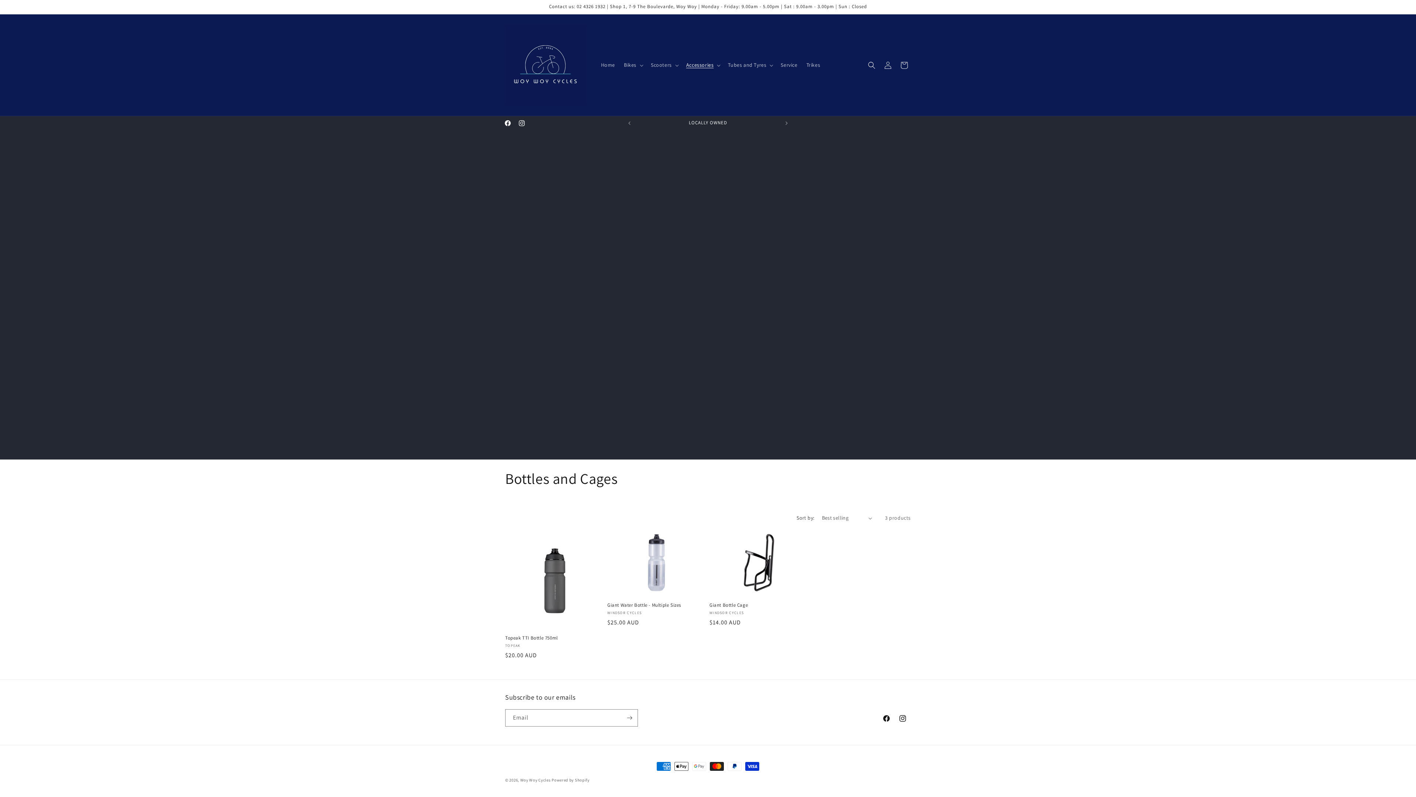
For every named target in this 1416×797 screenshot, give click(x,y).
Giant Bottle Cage (728, 605)
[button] (633, 65)
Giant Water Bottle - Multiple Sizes (644, 605)
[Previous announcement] (629, 123)
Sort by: (805, 517)
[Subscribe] (629, 718)
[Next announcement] (786, 123)
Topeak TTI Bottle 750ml (531, 638)
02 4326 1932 (591, 6)
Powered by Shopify (571, 780)
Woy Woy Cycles (535, 780)
